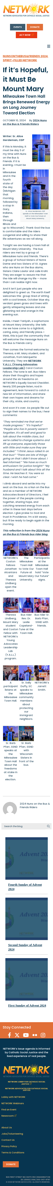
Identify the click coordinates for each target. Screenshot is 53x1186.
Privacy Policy (9, 1146)
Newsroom (7, 1115)
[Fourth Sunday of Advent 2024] (26, 858)
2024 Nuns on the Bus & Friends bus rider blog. (26, 532)
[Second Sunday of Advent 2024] (26, 918)
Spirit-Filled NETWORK (20, 60)
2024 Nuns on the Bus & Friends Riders (25, 122)
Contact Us (8, 1140)
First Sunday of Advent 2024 (27, 1005)
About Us (6, 1127)
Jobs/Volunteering (12, 1133)
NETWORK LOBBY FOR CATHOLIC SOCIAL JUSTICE (26, 1083)
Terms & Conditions (12, 1152)
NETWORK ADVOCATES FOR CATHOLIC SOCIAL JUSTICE (26, 1089)
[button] (48, 826)
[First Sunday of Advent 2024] (26, 979)
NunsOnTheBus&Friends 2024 (25, 56)
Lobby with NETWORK (13, 1097)
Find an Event (8, 1109)
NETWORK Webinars (12, 1103)
